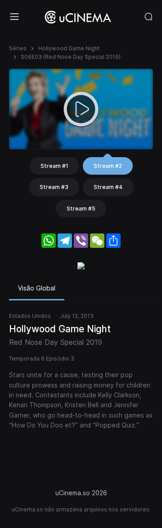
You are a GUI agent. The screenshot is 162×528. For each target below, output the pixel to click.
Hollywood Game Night (68, 48)
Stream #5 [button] (81, 208)
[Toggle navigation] (14, 17)
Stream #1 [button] (54, 166)
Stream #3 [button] (54, 187)
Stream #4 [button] (108, 187)
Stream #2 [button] (108, 166)
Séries (18, 48)
